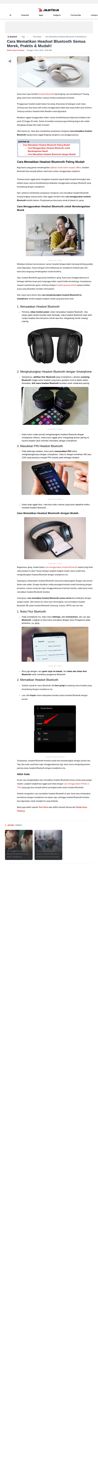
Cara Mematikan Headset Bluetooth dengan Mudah (52, 154)
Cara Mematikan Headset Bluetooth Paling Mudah (46, 145)
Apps (41, 15)
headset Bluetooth (46, 94)
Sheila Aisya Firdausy (15, 50)
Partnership (76, 15)
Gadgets (57, 15)
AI (10, 15)
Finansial (25, 15)
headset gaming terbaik (66, 285)
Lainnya (94, 15)
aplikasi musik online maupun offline (65, 168)
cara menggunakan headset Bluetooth (61, 567)
